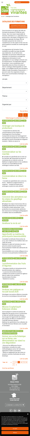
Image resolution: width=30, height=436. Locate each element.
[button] (28, 414)
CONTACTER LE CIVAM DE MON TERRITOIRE (14, 399)
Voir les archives (8, 368)
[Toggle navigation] (2, 2)
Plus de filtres (24, 111)
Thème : (5, 96)
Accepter (15, 428)
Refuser (15, 432)
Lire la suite (24, 144)
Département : (7, 87)
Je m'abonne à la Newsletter (14, 405)
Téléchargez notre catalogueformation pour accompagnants (18, 26)
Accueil (3, 16)
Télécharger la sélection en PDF (17, 118)
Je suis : (5, 79)
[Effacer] (25, 115)
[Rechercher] (20, 115)
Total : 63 (5, 362)
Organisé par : (7, 104)
